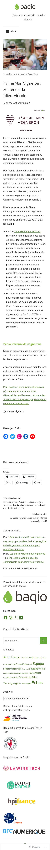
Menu (14, 31)
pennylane (7, 677)
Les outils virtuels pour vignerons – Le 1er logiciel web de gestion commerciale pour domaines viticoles (24, 557)
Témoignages (11, 683)
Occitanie (25, 673)
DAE (9, 664)
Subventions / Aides (28, 677)
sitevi (13, 677)
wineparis (27, 683)
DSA (13, 664)
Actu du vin (23, 74)
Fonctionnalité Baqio (12, 669)
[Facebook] (5, 436)
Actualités (33, 74)
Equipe (38, 663)
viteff (22, 683)
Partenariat (35, 673)
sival (16, 677)
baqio (31, 658)
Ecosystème (21, 664)
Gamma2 (25, 669)
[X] (16, 618)
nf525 (5, 673)
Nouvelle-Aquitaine (14, 673)
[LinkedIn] (25, 436)
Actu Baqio (11, 657)
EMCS (29, 664)
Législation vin (37, 668)
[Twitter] (12, 436)
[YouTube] (32, 436)
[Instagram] (19, 436)
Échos (37, 682)
